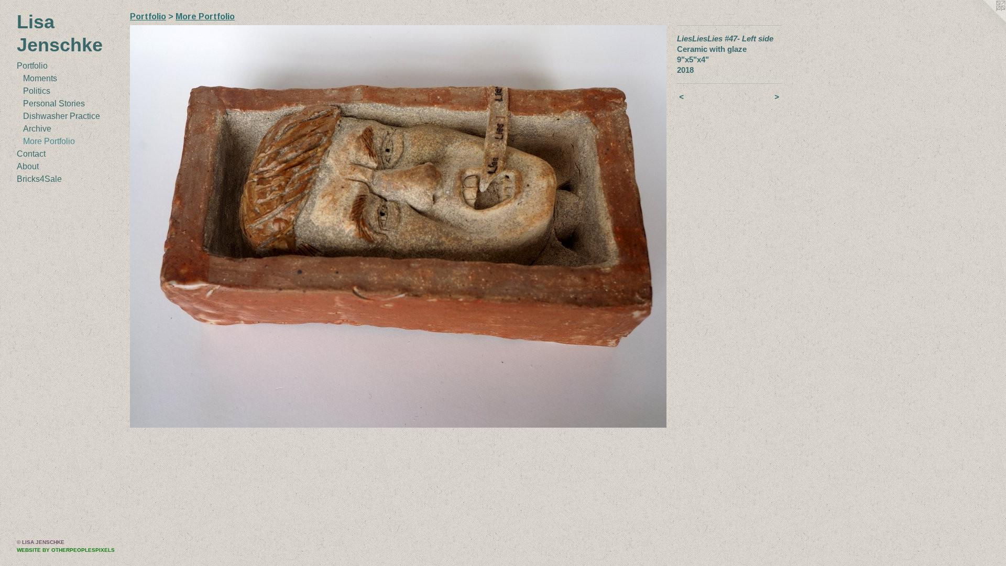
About (28, 166)
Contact (31, 153)
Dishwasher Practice (61, 116)
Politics (36, 90)
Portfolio (32, 65)
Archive (37, 128)
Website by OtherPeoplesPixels (66, 550)
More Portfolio (49, 141)
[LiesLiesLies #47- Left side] (398, 226)
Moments (40, 78)
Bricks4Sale (39, 179)
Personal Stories (54, 103)
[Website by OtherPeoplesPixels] (985, 21)
